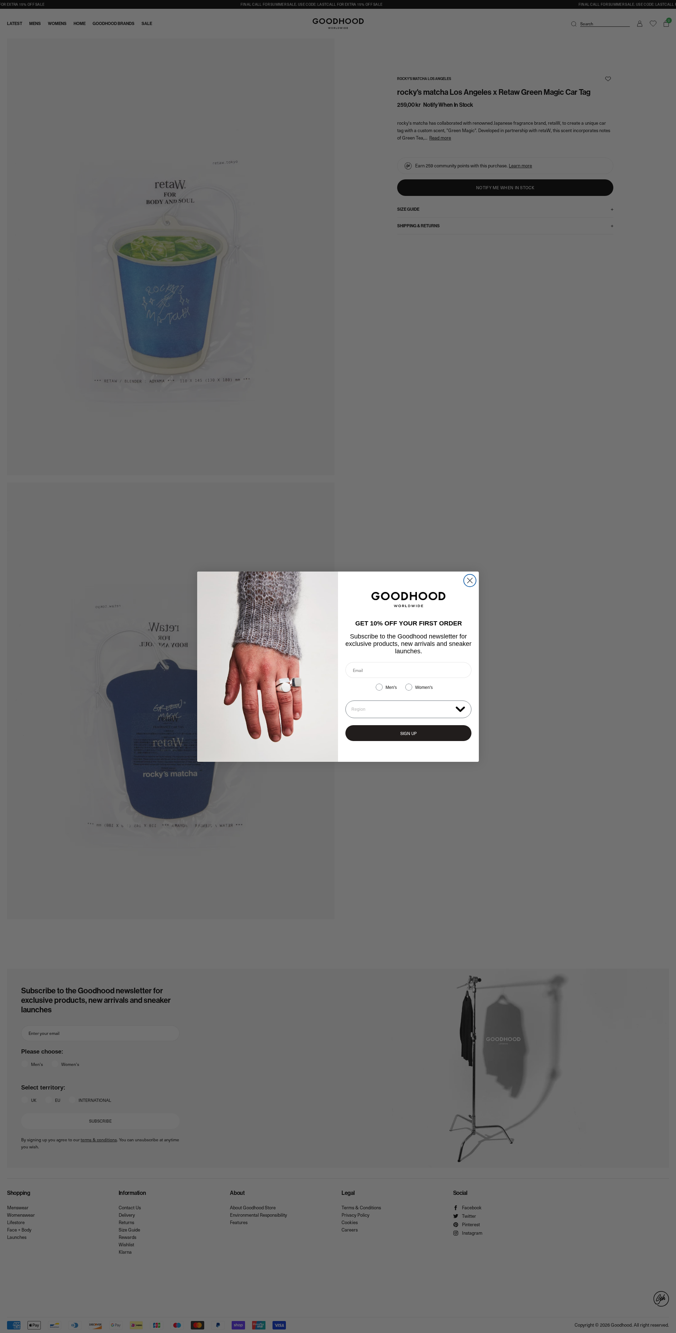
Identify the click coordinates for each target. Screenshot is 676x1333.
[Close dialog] (470, 580)
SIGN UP (408, 733)
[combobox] (401, 709)
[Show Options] (460, 709)
